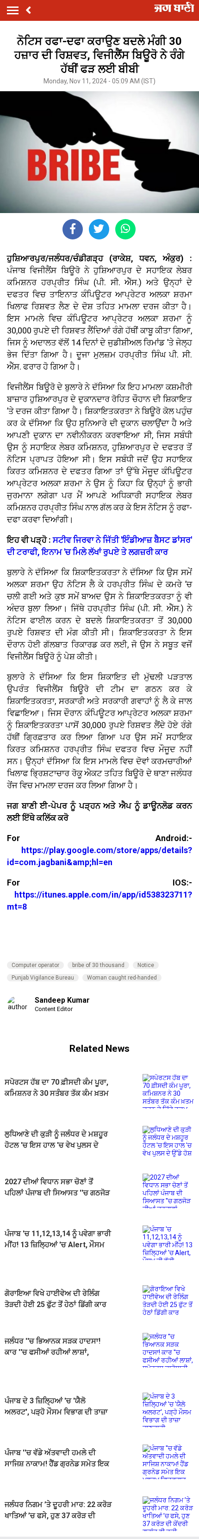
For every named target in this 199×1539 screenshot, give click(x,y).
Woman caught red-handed (122, 977)
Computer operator (35, 965)
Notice (145, 965)
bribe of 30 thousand (98, 965)
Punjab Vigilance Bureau (43, 977)
